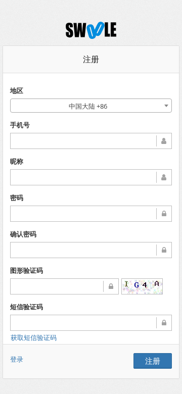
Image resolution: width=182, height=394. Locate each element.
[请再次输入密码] (91, 250)
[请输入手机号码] (91, 141)
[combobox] (91, 105)
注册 (152, 361)
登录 (16, 359)
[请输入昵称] (91, 177)
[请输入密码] (91, 214)
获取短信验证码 (34, 337)
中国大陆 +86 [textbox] (88, 106)
